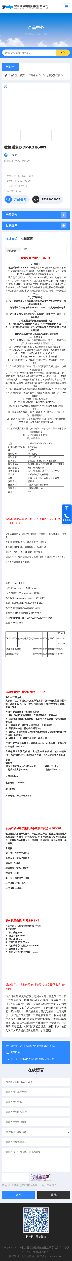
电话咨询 (67, 520)
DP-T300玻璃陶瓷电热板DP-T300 (37, 1045)
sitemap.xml (56, 1256)
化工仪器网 (28, 1256)
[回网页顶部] (66, 508)
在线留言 (27, 238)
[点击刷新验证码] (41, 1177)
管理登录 (42, 1256)
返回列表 (15, 1052)
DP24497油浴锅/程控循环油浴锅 (37, 1059)
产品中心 (11, 66)
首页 (22, 75)
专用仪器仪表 (53, 75)
